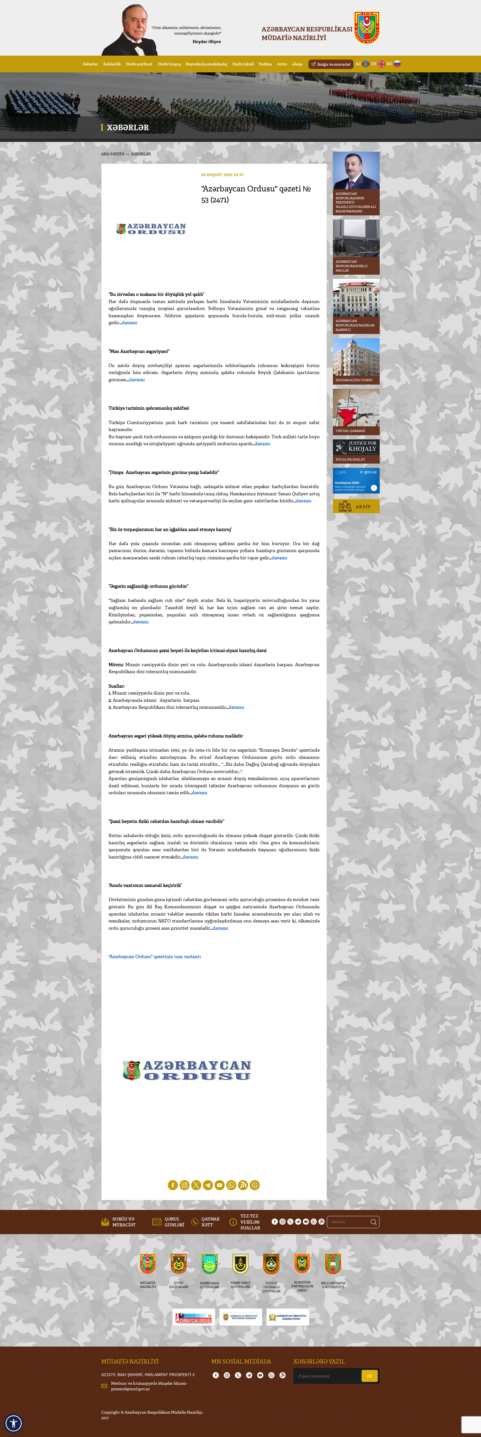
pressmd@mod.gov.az (130, 1388)
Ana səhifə (112, 153)
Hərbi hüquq (169, 64)
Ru (389, 63)
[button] (14, 1423)
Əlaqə (297, 64)
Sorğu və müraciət (334, 64)
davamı (130, 322)
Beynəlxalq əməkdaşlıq (206, 64)
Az (358, 63)
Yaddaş (265, 64)
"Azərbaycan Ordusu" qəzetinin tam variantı (155, 956)
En (374, 63)
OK (369, 1376)
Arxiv (282, 64)
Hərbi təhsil (243, 64)
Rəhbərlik (112, 64)
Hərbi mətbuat (139, 64)
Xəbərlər (90, 64)
